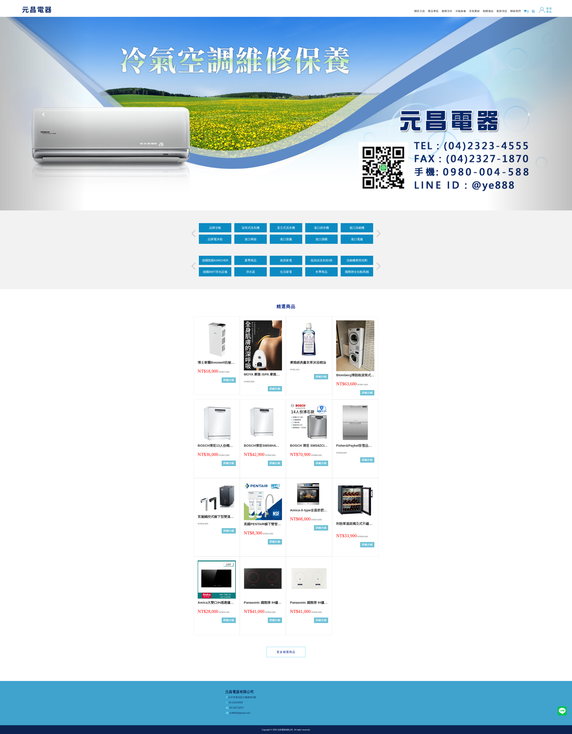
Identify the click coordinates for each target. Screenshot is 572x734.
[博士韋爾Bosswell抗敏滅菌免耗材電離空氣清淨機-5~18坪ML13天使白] (217, 339)
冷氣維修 (460, 11)
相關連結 (488, 11)
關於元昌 (419, 11)
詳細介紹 (228, 380)
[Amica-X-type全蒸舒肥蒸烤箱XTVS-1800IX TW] (309, 494)
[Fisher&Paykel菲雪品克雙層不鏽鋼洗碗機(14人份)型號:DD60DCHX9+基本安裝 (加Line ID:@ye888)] (355, 422)
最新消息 (501, 11)
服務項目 (447, 11)
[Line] (562, 711)
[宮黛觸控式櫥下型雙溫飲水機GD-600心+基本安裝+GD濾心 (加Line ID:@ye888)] (217, 497)
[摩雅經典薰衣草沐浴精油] (309, 339)
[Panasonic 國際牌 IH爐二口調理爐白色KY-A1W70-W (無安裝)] (309, 579)
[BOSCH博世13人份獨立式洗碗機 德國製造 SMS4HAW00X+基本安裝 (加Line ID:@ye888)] (217, 422)
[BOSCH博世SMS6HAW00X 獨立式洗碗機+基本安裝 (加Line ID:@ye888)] (263, 422)
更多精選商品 (286, 652)
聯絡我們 (515, 11)
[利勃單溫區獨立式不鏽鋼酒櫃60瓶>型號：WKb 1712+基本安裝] (355, 501)
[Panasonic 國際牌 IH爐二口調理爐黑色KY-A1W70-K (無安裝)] (263, 579)
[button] (43, 113)
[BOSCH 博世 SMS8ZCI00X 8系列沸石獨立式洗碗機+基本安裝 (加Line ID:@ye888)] (309, 422)
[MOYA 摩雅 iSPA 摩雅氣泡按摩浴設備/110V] (263, 345)
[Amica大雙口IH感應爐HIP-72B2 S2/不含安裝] (217, 579)
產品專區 (433, 11)
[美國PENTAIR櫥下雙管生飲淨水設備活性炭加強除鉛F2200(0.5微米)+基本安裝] (263, 501)
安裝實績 (474, 11)
